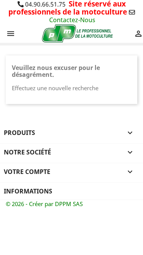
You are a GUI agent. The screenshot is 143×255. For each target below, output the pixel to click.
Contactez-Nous (72, 20)
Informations (28, 191)
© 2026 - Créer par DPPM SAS (44, 204)
